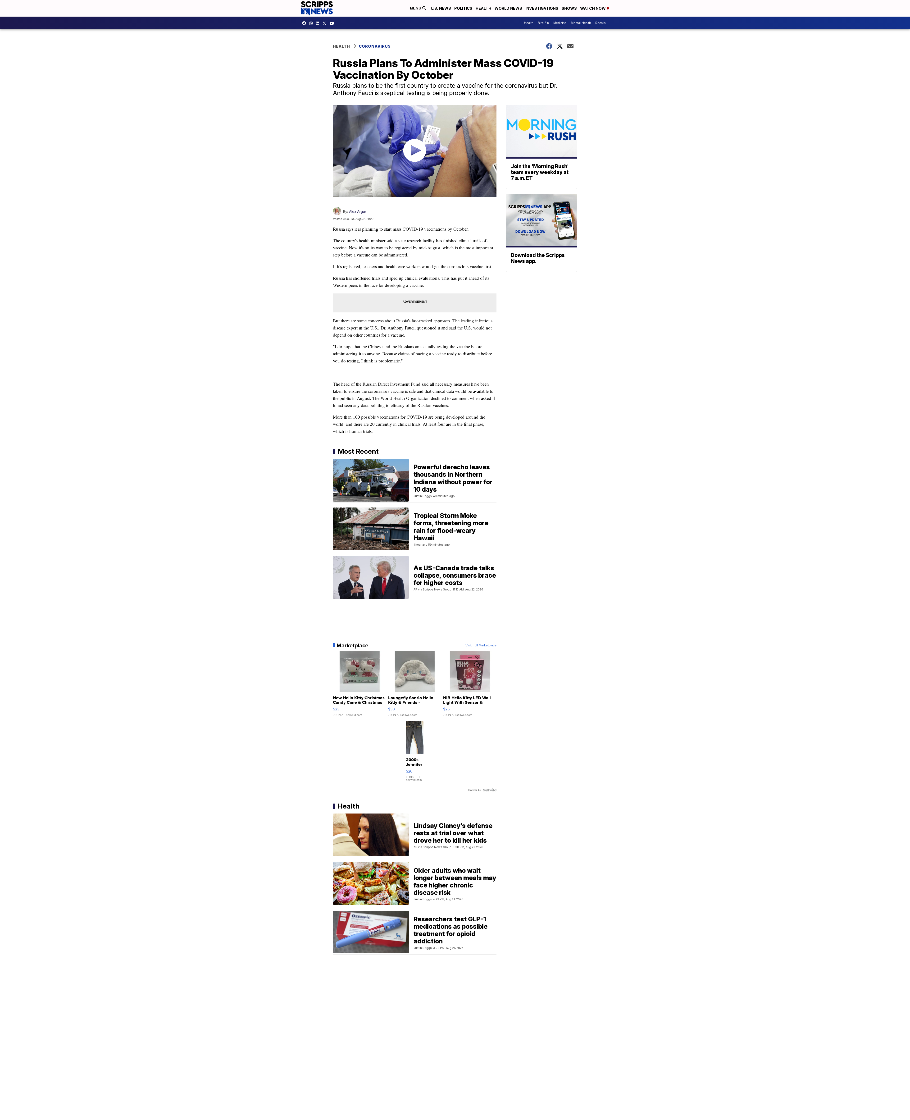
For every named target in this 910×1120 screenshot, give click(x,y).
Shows (569, 8)
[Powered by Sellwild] (489, 790)
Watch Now (593, 8)
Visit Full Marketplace (480, 645)
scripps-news (319, 23)
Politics (463, 8)
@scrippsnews (333, 23)
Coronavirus (375, 46)
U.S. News (441, 8)
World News (508, 8)
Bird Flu (543, 22)
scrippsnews (305, 23)
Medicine (560, 22)
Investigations (541, 8)
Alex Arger (357, 211)
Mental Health (581, 22)
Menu (416, 8)
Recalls (600, 22)
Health (483, 8)
